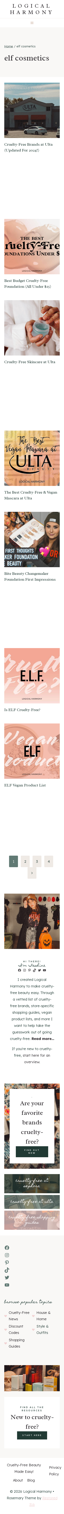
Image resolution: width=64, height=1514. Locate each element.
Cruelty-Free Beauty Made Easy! (24, 1468)
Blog (31, 1480)
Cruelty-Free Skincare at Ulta (29, 361)
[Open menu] (32, 23)
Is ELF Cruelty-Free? (22, 709)
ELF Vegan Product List (25, 785)
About (18, 1480)
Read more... (42, 1038)
